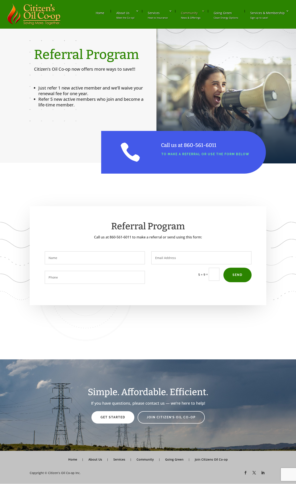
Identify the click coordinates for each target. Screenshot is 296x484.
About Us (125, 15)
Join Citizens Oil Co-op (211, 459)
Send (237, 275)
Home (100, 13)
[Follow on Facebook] (245, 472)
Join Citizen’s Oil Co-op (171, 417)
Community (190, 15)
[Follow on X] (254, 472)
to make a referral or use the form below (205, 154)
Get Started (113, 417)
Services (158, 15)
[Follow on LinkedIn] (262, 472)
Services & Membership (267, 15)
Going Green (226, 15)
